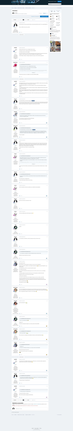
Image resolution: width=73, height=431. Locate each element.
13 (24, 19)
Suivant (28, 19)
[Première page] (12, 19)
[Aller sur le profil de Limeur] (15, 156)
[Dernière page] (30, 19)
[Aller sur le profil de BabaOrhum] (15, 65)
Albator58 (53, 18)
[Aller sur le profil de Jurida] (13, 13)
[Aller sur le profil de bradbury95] (15, 128)
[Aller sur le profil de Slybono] (15, 264)
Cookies (40, 428)
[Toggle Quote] (20, 64)
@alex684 (33, 100)
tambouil (15, 111)
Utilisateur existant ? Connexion (52, 1)
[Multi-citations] (19, 32)
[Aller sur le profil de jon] (15, 25)
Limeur (15, 153)
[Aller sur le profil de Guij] (15, 227)
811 (15, 231)
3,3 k (15, 54)
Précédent (15, 19)
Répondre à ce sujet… (19, 408)
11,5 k (16, 335)
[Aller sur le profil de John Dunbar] (15, 290)
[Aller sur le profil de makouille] (15, 303)
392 (15, 132)
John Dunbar (15, 287)
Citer (21, 32)
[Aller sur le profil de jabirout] (15, 101)
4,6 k (15, 29)
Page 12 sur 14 (33, 19)
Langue (33, 428)
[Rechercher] (60, 4)
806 (15, 160)
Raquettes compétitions (24, 13)
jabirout (15, 140)
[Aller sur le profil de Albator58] (50, 19)
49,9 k (16, 118)
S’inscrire (59, 1)
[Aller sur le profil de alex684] (15, 50)
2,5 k (15, 105)
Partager (40, 13)
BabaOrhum (15, 62)
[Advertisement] (25, 41)
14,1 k (16, 307)
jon (15, 22)
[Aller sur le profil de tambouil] (15, 114)
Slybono (15, 261)
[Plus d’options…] (47, 22)
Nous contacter (37, 428)
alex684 (15, 47)
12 (23, 19)
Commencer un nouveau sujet (35, 16)
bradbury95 (15, 125)
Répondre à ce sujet (44, 16)
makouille (15, 300)
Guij (15, 224)
